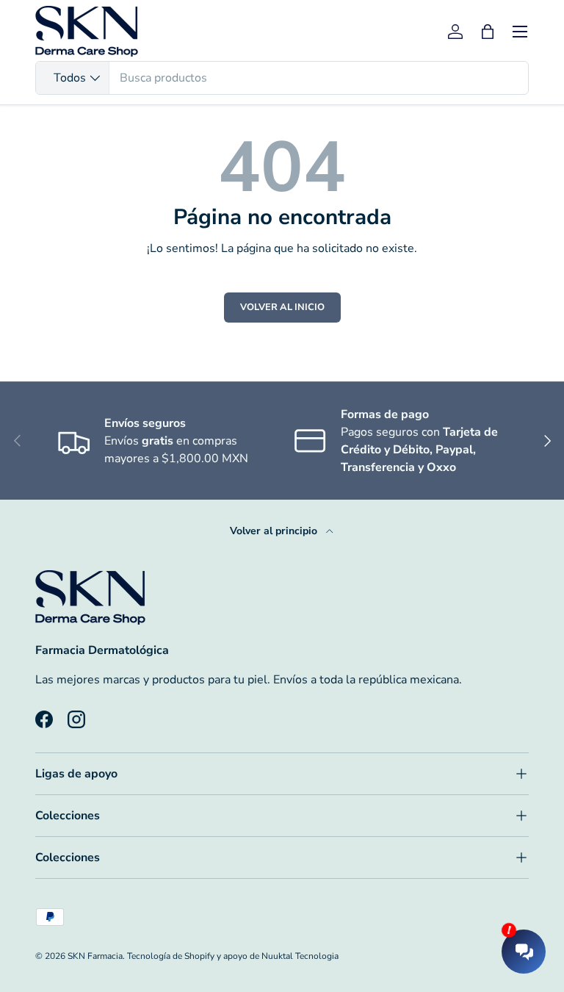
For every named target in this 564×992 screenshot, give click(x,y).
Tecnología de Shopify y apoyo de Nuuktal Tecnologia (233, 956)
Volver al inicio (282, 307)
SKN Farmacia (95, 956)
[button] (487, 31)
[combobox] (282, 78)
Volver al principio (275, 531)
